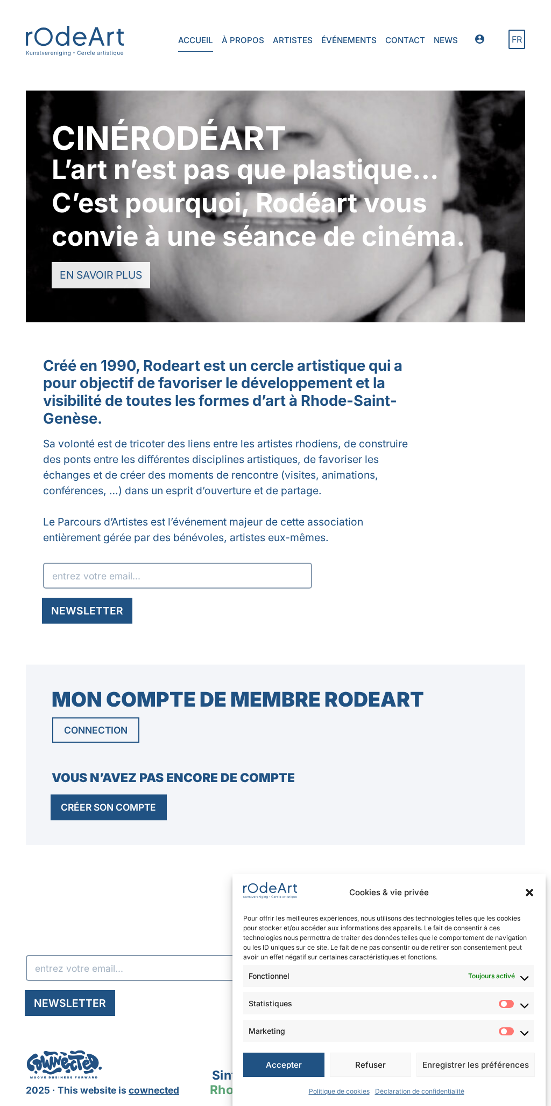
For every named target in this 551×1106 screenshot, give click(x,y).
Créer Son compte (108, 807)
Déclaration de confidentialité (419, 1091)
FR (517, 39)
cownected (154, 1090)
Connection (96, 730)
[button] (529, 892)
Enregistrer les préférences (475, 1065)
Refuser (370, 1065)
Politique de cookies (339, 1091)
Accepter (284, 1065)
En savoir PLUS (105, 278)
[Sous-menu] (483, 41)
